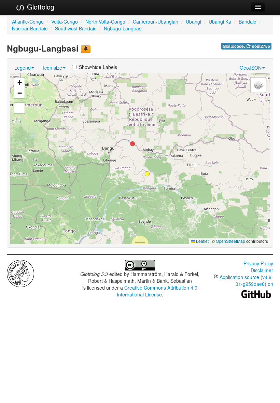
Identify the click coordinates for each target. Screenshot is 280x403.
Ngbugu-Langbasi (123, 28)
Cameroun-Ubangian (155, 21)
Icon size (52, 67)
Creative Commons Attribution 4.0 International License (157, 291)
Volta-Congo (64, 21)
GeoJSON (251, 67)
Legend (22, 67)
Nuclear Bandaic (29, 28)
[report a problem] (85, 49)
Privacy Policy (258, 263)
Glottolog (39, 7)
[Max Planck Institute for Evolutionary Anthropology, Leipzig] (20, 272)
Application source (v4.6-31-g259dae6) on (245, 280)
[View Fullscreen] (19, 108)
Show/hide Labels (98, 67)
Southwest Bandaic (75, 28)
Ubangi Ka (220, 21)
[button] (132, 143)
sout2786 (260, 46)
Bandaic (247, 21)
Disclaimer (262, 270)
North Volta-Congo (105, 21)
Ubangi (193, 21)
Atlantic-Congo (28, 21)
